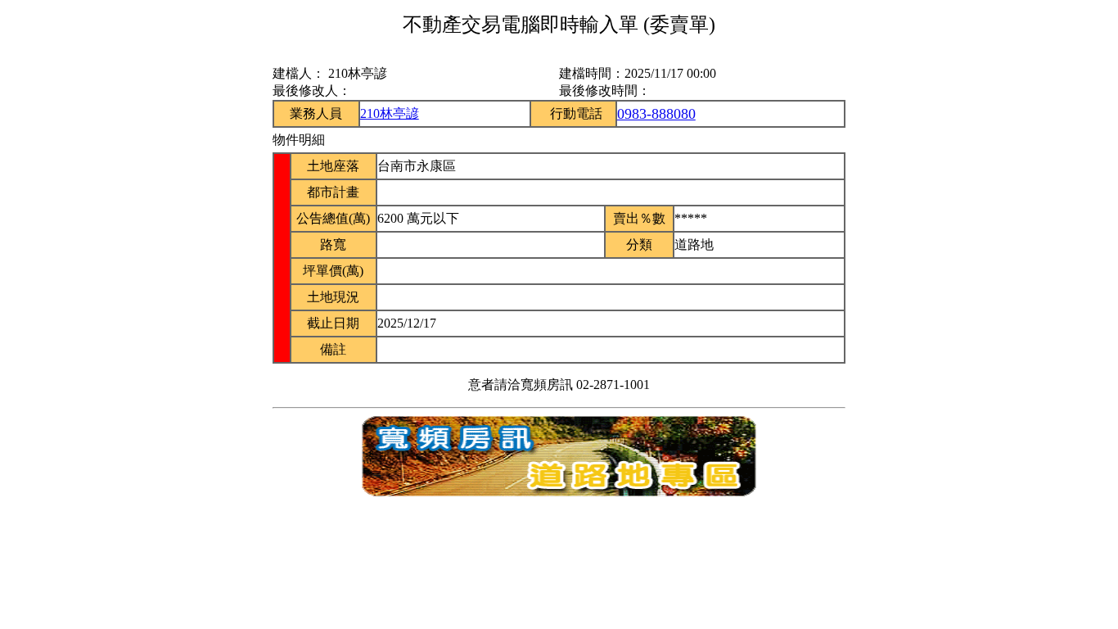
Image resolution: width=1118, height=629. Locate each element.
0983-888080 (656, 114)
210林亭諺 (389, 113)
